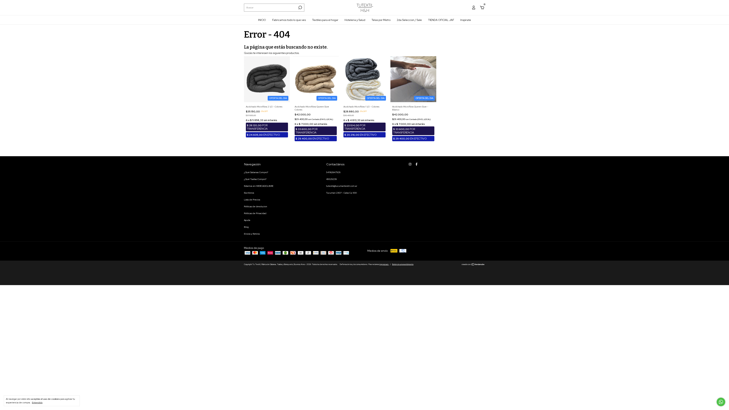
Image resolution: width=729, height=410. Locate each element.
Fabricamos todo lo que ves (289, 20)
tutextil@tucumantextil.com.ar (341, 186)
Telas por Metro (381, 20)
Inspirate (465, 20)
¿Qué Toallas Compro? (255, 179)
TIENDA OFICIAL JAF (441, 20)
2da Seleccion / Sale (409, 20)
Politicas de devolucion (255, 206)
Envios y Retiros (252, 233)
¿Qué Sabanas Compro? (256, 172)
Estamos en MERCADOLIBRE (258, 186)
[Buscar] (299, 7)
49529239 (331, 179)
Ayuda (247, 220)
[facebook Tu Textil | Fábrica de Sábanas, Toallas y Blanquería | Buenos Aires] (416, 164)
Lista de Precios (252, 199)
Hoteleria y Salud (355, 20)
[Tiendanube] (473, 264)
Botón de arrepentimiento (402, 264)
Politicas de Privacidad (255, 213)
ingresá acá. (384, 264)
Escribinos (249, 192)
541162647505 (333, 172)
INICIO (262, 20)
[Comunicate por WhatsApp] (721, 402)
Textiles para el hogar (325, 20)
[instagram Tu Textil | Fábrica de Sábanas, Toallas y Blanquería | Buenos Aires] (410, 164)
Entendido (37, 402)
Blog (246, 227)
